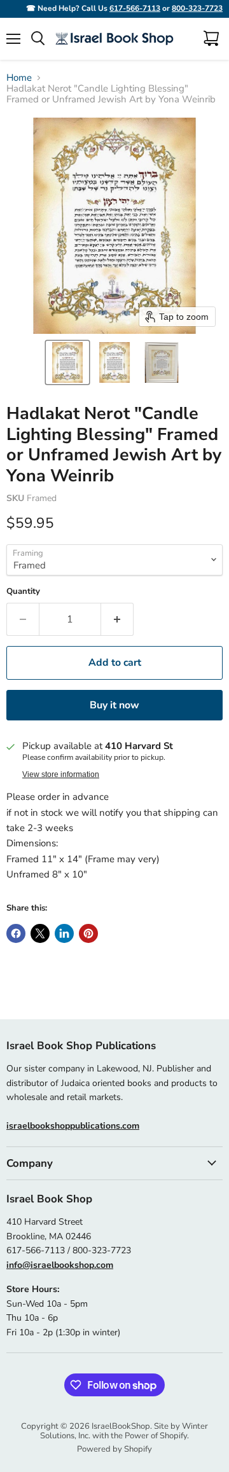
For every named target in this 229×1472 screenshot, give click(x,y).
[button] (67, 362)
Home (19, 77)
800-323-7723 (197, 8)
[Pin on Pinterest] (88, 933)
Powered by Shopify (114, 1449)
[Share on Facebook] (15, 933)
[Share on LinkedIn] (64, 933)
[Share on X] (40, 933)
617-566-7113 (134, 8)
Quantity (23, 591)
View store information (60, 774)
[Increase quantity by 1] (117, 619)
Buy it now (114, 705)
